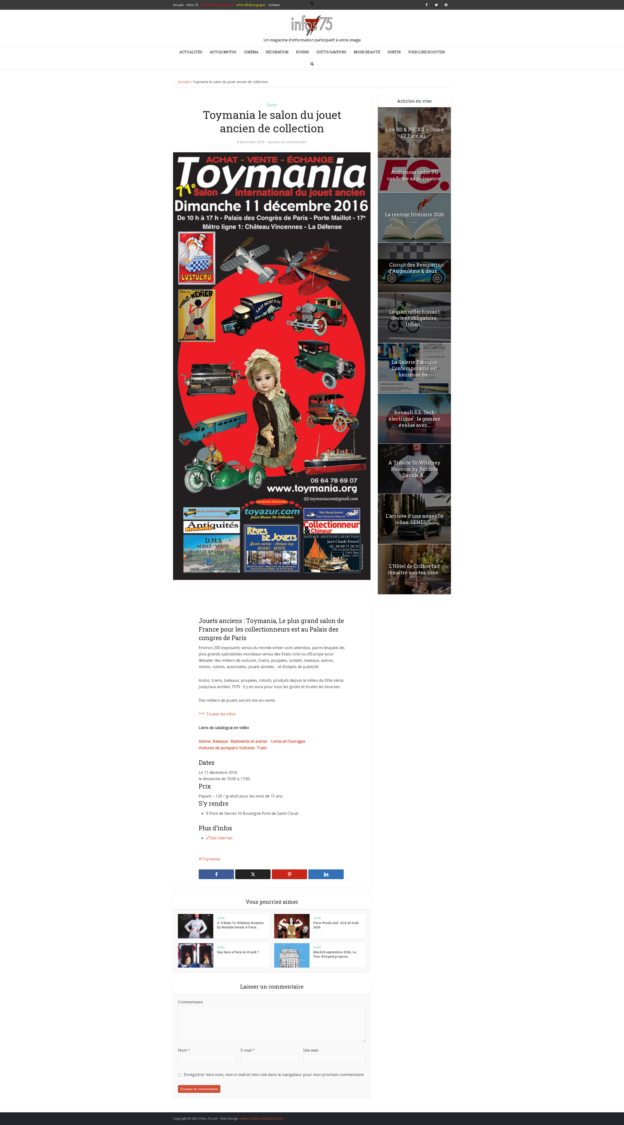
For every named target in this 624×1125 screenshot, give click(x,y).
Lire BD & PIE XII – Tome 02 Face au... (414, 132)
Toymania (211, 859)
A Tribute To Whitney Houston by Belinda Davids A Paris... (240, 925)
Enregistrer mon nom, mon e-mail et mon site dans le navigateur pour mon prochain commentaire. (274, 1074)
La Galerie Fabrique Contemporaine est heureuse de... (414, 368)
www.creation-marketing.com (261, 1118)
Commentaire (190, 1002)
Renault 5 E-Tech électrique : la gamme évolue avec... (414, 418)
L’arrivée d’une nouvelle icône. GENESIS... (414, 519)
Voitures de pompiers (219, 747)
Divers (302, 52)
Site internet (221, 838)
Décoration (277, 52)
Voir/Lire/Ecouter (426, 52)
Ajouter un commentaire (287, 142)
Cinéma (251, 52)
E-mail (248, 1050)
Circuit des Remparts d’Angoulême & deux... (414, 267)
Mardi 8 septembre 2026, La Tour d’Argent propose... (334, 954)
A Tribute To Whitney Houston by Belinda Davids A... (414, 468)
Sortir (394, 52)
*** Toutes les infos (217, 714)
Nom (184, 1050)
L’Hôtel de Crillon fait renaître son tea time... (414, 569)
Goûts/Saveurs (331, 52)
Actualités (190, 52)
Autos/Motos (223, 52)
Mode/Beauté (367, 52)
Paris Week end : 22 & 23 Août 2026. (336, 925)
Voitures (248, 747)
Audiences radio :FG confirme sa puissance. (414, 175)
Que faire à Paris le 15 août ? (238, 952)
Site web (310, 1050)
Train (262, 747)
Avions (206, 741)
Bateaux (222, 741)
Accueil (183, 81)
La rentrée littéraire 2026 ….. (414, 217)
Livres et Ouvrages (288, 741)
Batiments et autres (251, 741)
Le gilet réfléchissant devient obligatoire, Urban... (414, 317)
